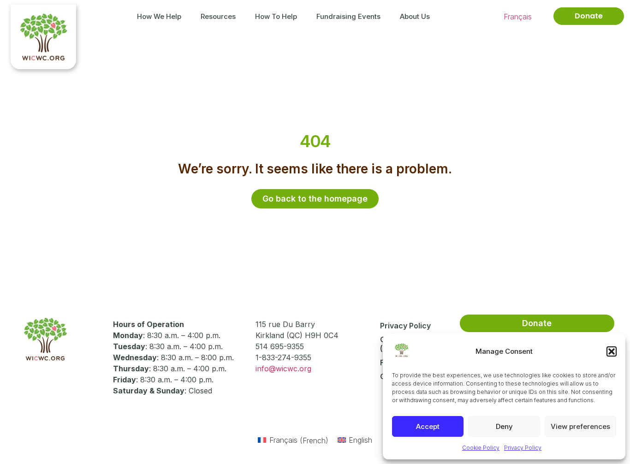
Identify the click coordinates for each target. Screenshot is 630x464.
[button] (611, 351)
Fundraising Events (348, 16)
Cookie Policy (480, 447)
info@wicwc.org (283, 368)
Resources (218, 16)
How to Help (276, 16)
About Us (415, 16)
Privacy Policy (522, 447)
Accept (428, 426)
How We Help (159, 16)
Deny (504, 426)
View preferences (580, 426)
